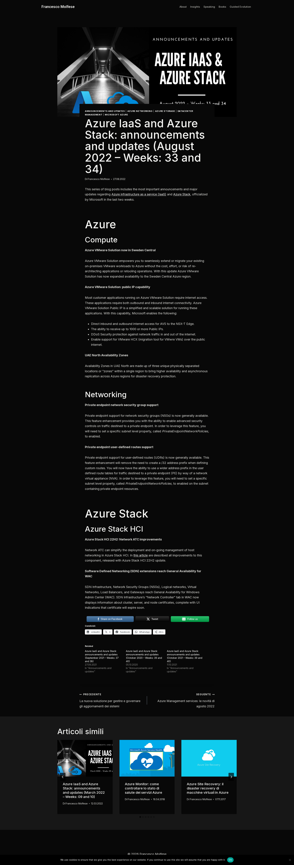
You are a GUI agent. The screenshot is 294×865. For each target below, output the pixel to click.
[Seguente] (231, 777)
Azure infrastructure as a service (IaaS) (138, 194)
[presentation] (85, 758)
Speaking (209, 6)
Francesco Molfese (99, 179)
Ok (230, 859)
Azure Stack (181, 194)
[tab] (140, 817)
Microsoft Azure (116, 114)
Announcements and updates (105, 111)
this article (140, 555)
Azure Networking (140, 111)
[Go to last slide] (63, 777)
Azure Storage (165, 111)
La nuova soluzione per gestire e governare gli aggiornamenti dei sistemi (109, 700)
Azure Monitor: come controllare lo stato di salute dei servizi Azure (143, 788)
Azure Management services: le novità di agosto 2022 (186, 700)
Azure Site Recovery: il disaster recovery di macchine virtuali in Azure (207, 788)
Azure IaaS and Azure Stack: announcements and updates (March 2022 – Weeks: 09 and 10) (84, 790)
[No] (289, 860)
